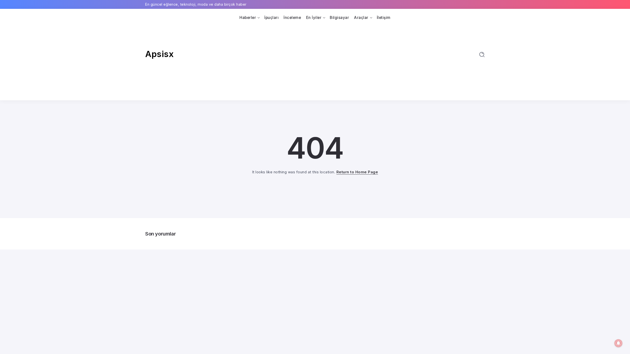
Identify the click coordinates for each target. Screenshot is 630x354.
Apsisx (159, 54)
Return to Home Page (357, 172)
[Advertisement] (315, 58)
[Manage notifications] (618, 343)
